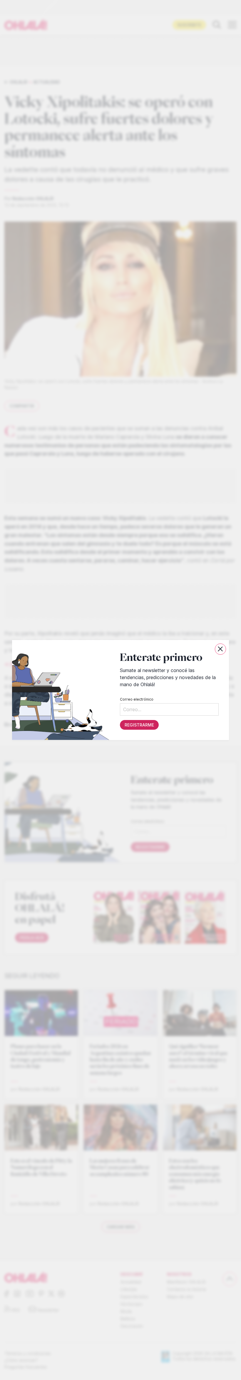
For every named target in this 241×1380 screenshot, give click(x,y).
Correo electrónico (136, 699)
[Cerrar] (220, 649)
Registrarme (139, 724)
